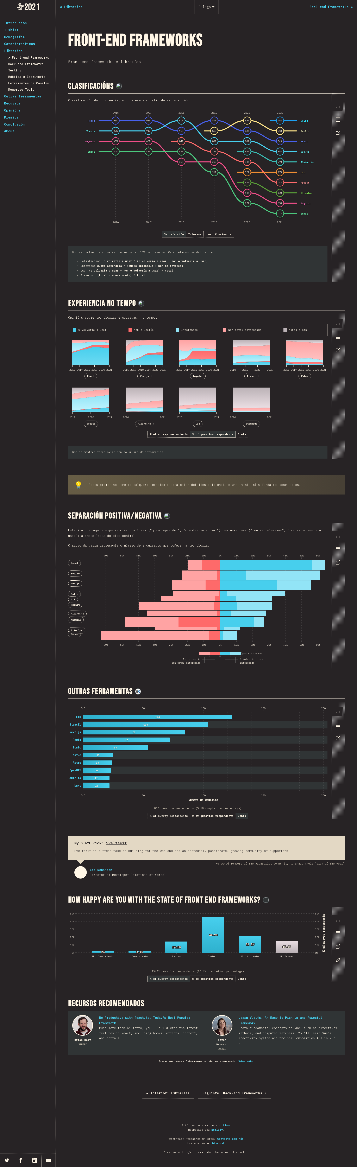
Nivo (226, 1125)
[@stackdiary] (141, 303)
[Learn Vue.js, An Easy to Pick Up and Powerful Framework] (222, 1025)
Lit (198, 423)
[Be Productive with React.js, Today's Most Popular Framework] (82, 1025)
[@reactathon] (167, 516)
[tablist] (337, 121)
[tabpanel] (206, 188)
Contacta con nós (230, 1139)
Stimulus (251, 423)
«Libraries (168, 1093)
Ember (304, 376)
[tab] (338, 106)
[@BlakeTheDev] (119, 86)
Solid (74, 593)
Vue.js (144, 376)
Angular (198, 376)
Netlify (217, 1129)
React (90, 376)
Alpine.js (144, 423)
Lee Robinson (80, 872)
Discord (218, 1143)
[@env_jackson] (266, 900)
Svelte (91, 423)
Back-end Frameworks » (234, 1093)
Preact (251, 376)
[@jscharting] (138, 691)
